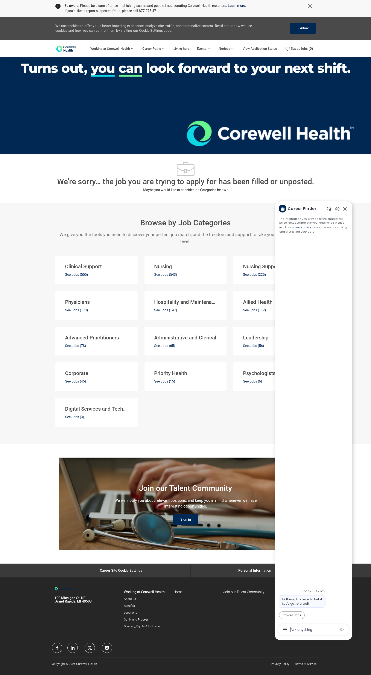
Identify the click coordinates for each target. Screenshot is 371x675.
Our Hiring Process (136, 619)
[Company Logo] (71, 48)
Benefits (129, 605)
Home (177, 592)
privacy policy (301, 227)
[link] (185, 519)
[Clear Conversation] (329, 208)
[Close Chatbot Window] (345, 209)
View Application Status (260, 49)
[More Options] (284, 629)
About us (130, 599)
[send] (342, 629)
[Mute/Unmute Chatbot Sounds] (337, 208)
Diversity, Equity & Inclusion (142, 626)
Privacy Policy (280, 664)
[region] (313, 418)
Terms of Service (305, 664)
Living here (181, 49)
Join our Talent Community (244, 592)
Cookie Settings (151, 31)
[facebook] (57, 648)
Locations (130, 612)
